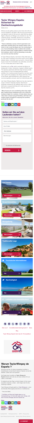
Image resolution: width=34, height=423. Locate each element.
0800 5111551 (28, 7)
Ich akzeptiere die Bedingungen (13, 145)
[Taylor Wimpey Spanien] (17, 3)
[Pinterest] (18, 104)
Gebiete (17, 11)
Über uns (4, 328)
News (30, 328)
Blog (17, 331)
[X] (9, 104)
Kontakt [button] (25, 421)
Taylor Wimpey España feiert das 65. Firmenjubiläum (17, 334)
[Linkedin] (15, 104)
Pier (12, 66)
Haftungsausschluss (12, 413)
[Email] (12, 104)
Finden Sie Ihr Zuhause (5, 11)
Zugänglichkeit (3, 413)
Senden (7, 150)
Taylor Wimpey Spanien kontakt (7, 416)
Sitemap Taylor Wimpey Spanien (23, 416)
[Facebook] (6, 104)
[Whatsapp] (2, 104)
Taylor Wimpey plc (23, 387)
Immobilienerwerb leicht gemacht (18, 328)
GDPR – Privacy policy (24, 413)
